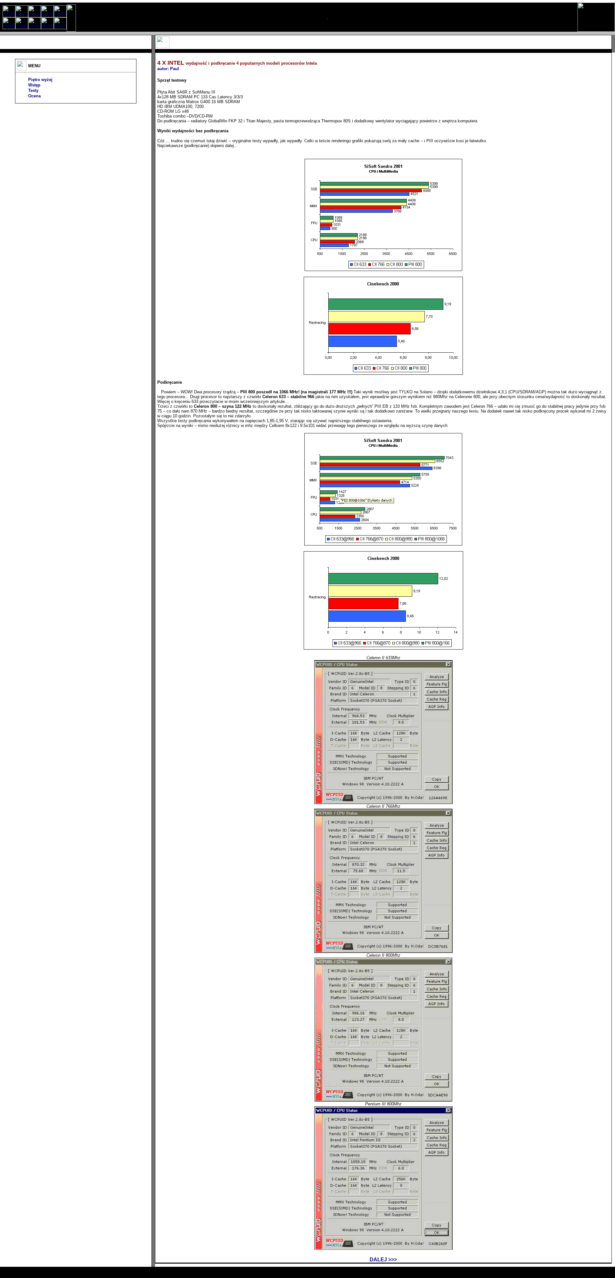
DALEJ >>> (383, 1259)
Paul (174, 68)
